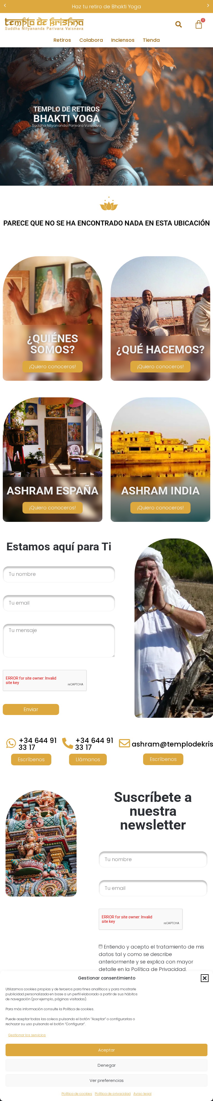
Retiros (62, 40)
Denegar (107, 1065)
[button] (204, 978)
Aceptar (106, 1050)
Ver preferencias (107, 1080)
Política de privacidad (113, 1093)
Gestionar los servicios (27, 1035)
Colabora (91, 40)
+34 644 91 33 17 (38, 744)
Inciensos (123, 40)
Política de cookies (77, 1093)
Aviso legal (142, 1093)
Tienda (151, 40)
